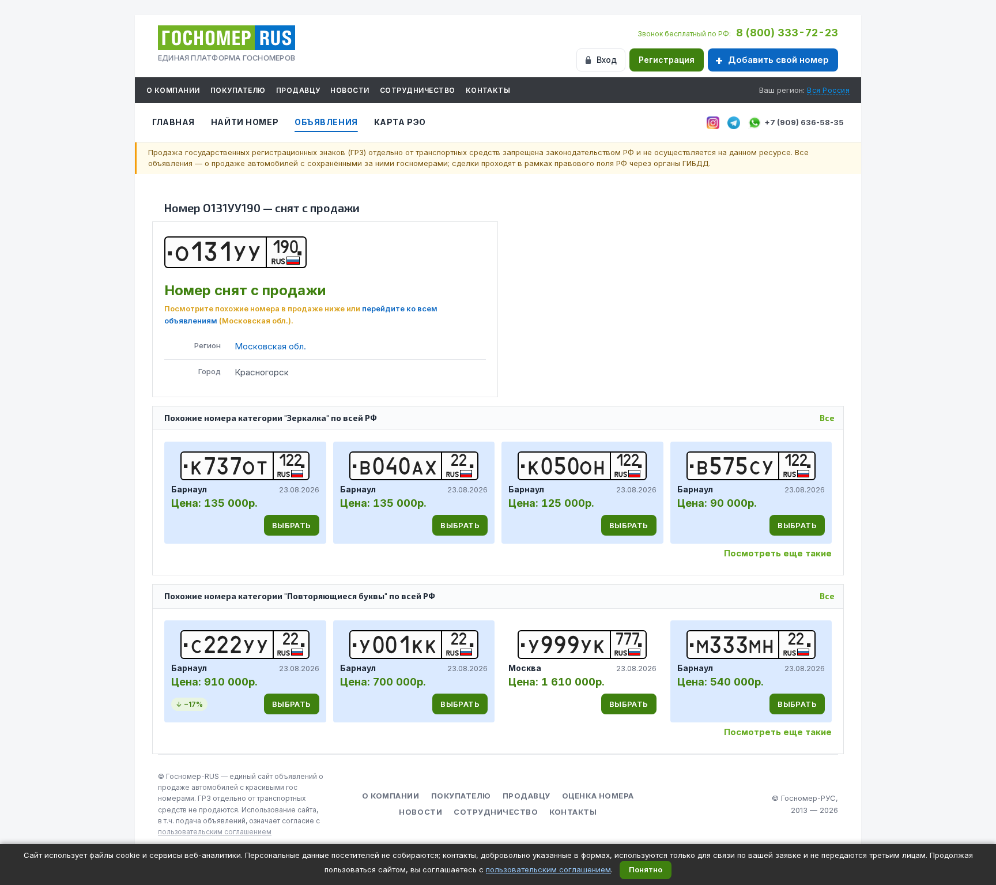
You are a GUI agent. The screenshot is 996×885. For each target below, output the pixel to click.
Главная (173, 122)
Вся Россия (828, 90)
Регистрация (667, 60)
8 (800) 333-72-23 (787, 33)
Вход (607, 60)
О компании (173, 90)
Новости (349, 90)
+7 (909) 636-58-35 (804, 122)
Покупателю (238, 90)
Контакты (488, 90)
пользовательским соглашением (214, 831)
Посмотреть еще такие (778, 553)
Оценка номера (598, 795)
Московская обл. (270, 346)
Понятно (645, 869)
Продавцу (298, 90)
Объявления (326, 122)
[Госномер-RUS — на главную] (226, 37)
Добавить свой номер (778, 59)
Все (827, 418)
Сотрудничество (417, 90)
